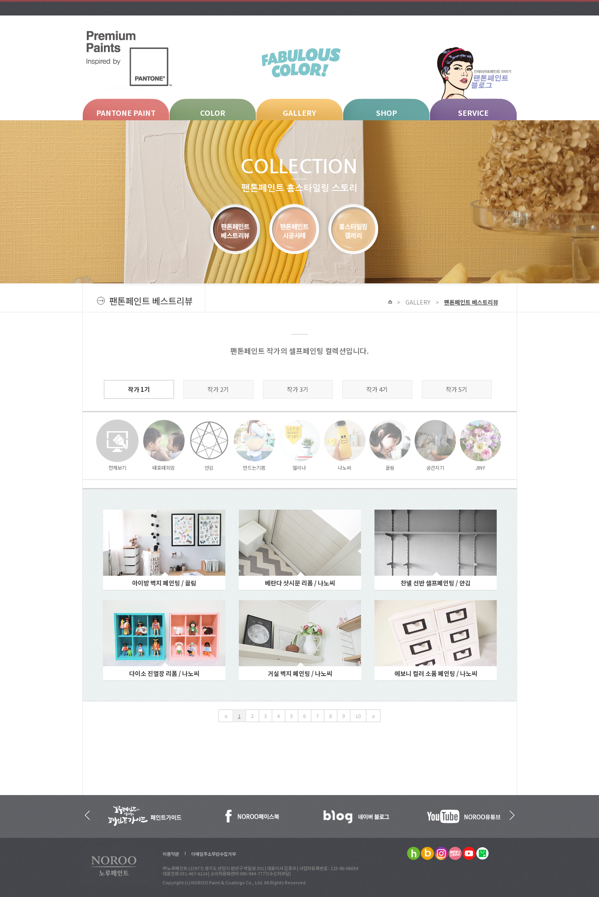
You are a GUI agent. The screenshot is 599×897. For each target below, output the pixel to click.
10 (358, 715)
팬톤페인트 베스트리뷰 (471, 302)
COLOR (212, 112)
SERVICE (473, 112)
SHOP (386, 112)
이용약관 (171, 854)
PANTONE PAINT (126, 112)
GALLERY (299, 112)
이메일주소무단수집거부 (213, 854)
